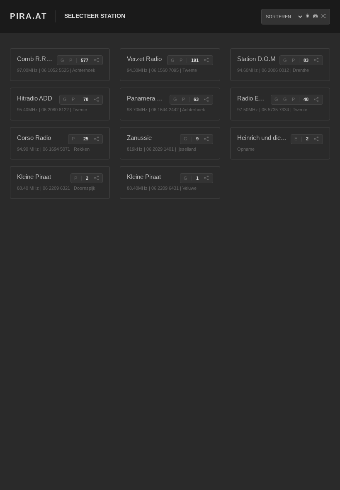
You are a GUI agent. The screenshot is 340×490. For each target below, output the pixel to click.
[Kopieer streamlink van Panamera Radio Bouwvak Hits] (206, 99)
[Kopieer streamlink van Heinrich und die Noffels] (316, 139)
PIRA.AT (28, 16)
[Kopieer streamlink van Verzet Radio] (206, 60)
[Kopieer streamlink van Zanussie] (206, 139)
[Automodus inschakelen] (315, 16)
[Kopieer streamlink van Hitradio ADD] (96, 99)
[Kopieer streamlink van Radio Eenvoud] (316, 99)
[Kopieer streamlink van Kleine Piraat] (96, 178)
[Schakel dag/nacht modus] (307, 16)
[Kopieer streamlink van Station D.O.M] (316, 60)
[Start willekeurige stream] (323, 16)
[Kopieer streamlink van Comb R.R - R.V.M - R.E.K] (96, 60)
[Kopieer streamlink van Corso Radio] (96, 139)
